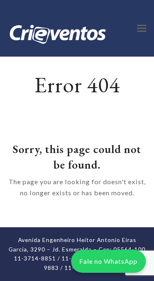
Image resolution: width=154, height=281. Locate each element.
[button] (141, 28)
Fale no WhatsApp (108, 261)
